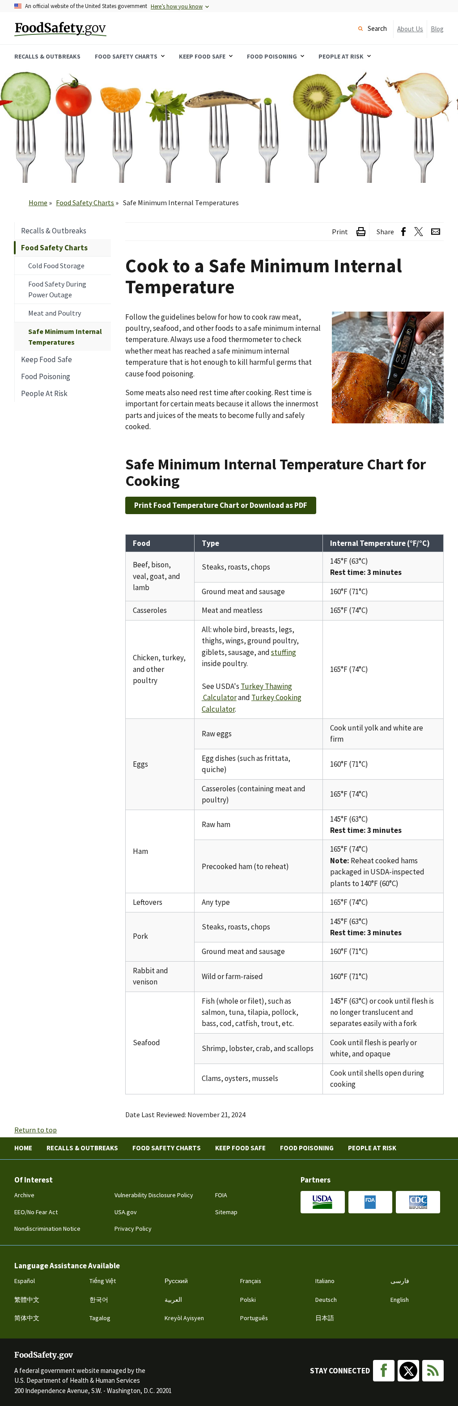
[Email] (436, 232)
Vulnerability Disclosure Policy (153, 1195)
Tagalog (99, 1318)
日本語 (324, 1318)
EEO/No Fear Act (36, 1212)
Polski (248, 1300)
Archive (24, 1195)
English (399, 1300)
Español (24, 1281)
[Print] (361, 232)
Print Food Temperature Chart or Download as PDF (220, 505)
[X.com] (408, 1370)
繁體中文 (26, 1300)
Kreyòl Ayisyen (184, 1318)
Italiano (325, 1281)
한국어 (98, 1300)
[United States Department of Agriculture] (323, 1202)
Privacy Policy (133, 1228)
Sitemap (226, 1212)
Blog (437, 29)
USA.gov (125, 1212)
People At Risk (372, 1148)
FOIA (221, 1195)
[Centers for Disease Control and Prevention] (418, 1202)
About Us (410, 29)
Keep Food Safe (240, 1148)
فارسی (399, 1281)
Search (377, 28)
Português (254, 1318)
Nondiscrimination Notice (47, 1228)
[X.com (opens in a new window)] (418, 232)
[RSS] (433, 1370)
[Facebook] (383, 1370)
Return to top (35, 1129)
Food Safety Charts (85, 202)
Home (38, 202)
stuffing (283, 652)
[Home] (85, 28)
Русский (176, 1281)
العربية (173, 1300)
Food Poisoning (307, 1148)
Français (250, 1281)
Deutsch (326, 1300)
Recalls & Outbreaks (82, 1148)
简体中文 (26, 1318)
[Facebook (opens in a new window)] (403, 232)
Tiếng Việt (102, 1281)
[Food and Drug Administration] (370, 1202)
